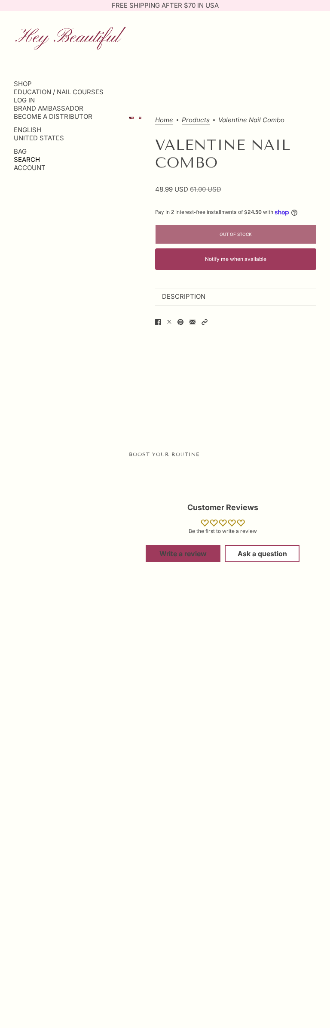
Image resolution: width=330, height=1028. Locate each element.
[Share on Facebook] (158, 322)
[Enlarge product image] (140, 118)
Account (30, 167)
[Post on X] (169, 322)
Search (27, 159)
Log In (24, 100)
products (196, 120)
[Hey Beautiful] (70, 37)
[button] (204, 322)
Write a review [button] (183, 553)
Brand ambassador (48, 108)
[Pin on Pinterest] (180, 322)
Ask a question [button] (262, 553)
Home (164, 120)
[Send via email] (192, 322)
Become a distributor (53, 116)
